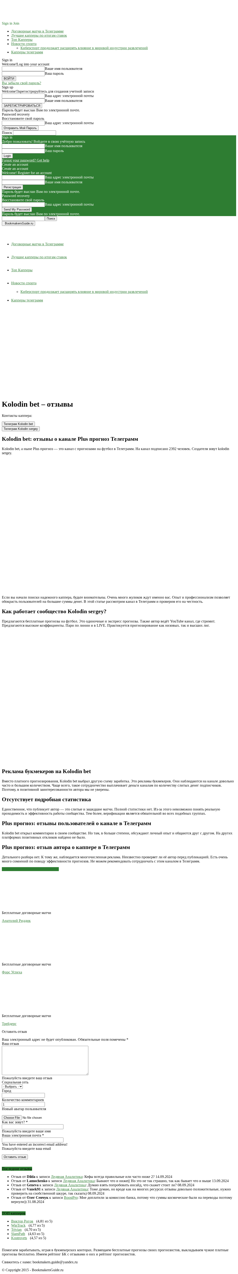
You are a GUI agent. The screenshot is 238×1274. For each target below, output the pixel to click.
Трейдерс (9, 1024)
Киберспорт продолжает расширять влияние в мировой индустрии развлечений (84, 48)
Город (6, 1091)
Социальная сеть (15, 1082)
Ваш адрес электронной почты (69, 96)
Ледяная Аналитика (67, 1177)
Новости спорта (23, 44)
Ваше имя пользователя (63, 69)
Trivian (16, 1230)
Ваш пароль (54, 73)
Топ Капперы (22, 40)
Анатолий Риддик (16, 921)
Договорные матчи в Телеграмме (37, 31)
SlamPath (18, 1234)
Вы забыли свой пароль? (21, 83)
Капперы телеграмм (27, 52)
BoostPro (71, 1197)
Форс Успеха (12, 972)
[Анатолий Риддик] (27, 909)
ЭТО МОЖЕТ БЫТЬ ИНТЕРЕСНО (30, 869)
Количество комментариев (23, 1100)
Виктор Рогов (22, 1221)
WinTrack (18, 1225)
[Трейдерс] (27, 1012)
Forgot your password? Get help (25, 160)
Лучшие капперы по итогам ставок (39, 35)
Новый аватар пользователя (24, 1109)
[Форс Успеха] (27, 960)
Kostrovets (19, 1238)
